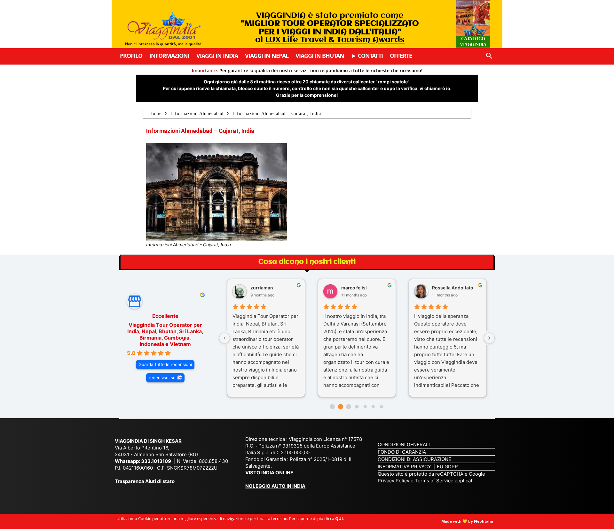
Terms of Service (434, 481)
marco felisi (354, 287)
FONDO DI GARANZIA (402, 452)
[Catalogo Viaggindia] (473, 24)
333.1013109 (156, 461)
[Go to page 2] (348, 406)
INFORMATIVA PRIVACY (404, 467)
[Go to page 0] (332, 406)
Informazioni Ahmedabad (197, 113)
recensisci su (162, 377)
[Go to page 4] (364, 406)
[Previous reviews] (224, 338)
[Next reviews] (489, 338)
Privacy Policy (394, 481)
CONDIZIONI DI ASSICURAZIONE (414, 459)
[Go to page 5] (373, 406)
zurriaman (261, 287)
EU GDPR (447, 467)
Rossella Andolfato (452, 287)
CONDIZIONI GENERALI (404, 444)
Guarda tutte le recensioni (165, 364)
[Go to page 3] (356, 406)
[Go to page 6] (381, 406)
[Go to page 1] (340, 407)
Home (155, 113)
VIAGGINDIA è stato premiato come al (330, 28)
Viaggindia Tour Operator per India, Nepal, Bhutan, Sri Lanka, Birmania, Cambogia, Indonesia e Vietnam (165, 334)
